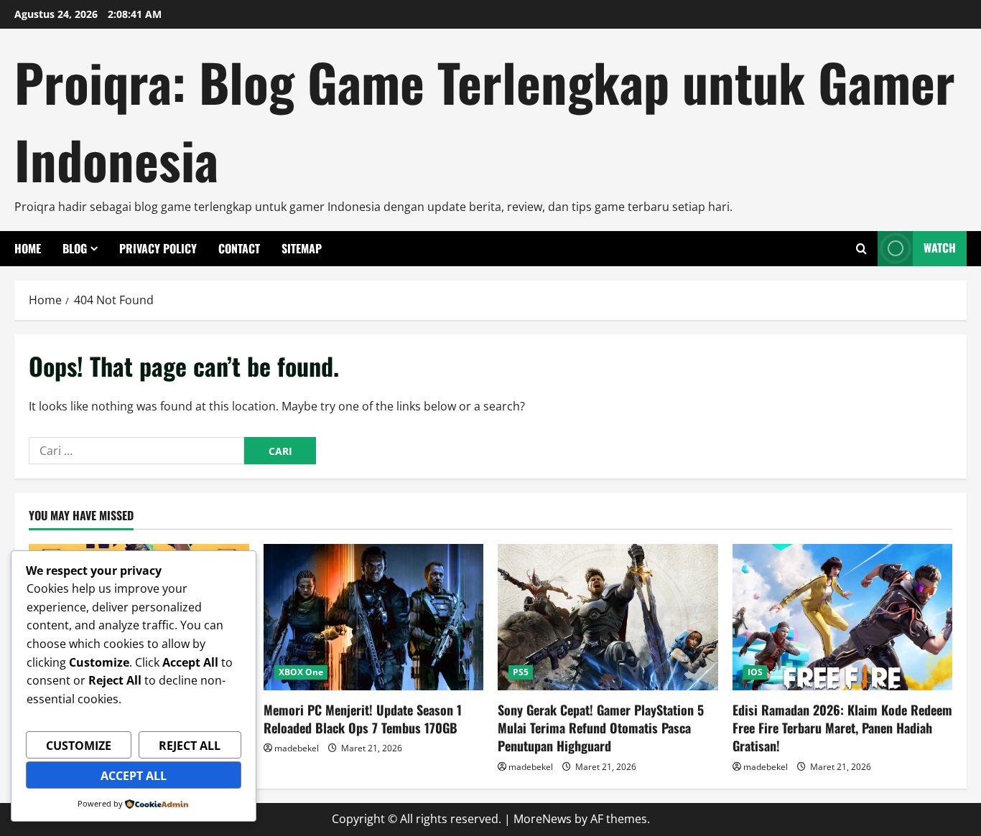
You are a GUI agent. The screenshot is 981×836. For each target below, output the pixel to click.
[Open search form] (861, 249)
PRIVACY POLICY (158, 248)
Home (27, 248)
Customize (78, 745)
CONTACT (239, 248)
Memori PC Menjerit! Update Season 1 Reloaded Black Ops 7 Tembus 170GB (363, 718)
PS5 (521, 672)
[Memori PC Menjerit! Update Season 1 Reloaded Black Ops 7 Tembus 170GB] (374, 617)
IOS (755, 672)
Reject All (189, 745)
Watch (940, 247)
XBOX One (301, 672)
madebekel (296, 748)
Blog (74, 248)
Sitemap (302, 248)
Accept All (134, 776)
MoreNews (542, 819)
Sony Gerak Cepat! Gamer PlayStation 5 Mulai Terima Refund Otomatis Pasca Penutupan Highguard (601, 727)
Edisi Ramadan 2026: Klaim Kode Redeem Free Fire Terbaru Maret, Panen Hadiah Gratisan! (842, 727)
